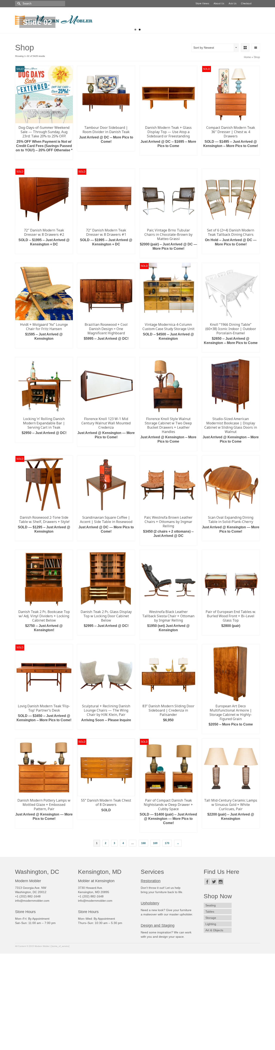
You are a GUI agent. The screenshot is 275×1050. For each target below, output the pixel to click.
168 (143, 843)
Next (263, 33)
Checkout (245, 4)
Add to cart (44, 156)
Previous (11, 33)
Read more (106, 148)
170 (167, 843)
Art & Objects (214, 930)
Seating (210, 905)
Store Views (202, 4)
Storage (210, 917)
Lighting (210, 924)
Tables (209, 911)
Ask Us (232, 4)
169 (155, 843)
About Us (218, 4)
